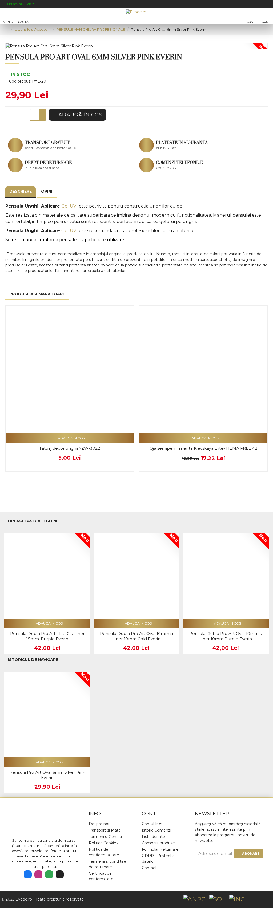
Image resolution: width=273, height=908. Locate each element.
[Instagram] (38, 874)
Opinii (47, 191)
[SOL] (217, 899)
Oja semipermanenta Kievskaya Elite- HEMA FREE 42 (203, 448)
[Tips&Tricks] (60, 874)
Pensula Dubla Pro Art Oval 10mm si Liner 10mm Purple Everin (225, 636)
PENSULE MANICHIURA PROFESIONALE (91, 29)
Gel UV (68, 206)
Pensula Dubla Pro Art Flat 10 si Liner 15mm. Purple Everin (47, 636)
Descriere (20, 191)
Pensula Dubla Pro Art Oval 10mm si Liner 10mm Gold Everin (136, 636)
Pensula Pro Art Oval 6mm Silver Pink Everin (47, 775)
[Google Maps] (49, 874)
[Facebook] (28, 874)
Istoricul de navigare (33, 659)
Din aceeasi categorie (33, 520)
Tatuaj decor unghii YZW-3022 (69, 448)
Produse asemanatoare (37, 293)
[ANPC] (194, 899)
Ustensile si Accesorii (32, 29)
